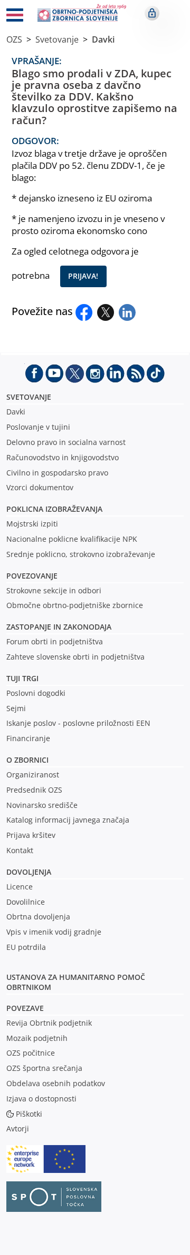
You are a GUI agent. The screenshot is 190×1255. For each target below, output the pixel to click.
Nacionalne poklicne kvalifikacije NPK (71, 539)
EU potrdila (26, 947)
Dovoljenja (28, 872)
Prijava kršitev (30, 835)
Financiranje (28, 738)
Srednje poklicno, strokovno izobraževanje (80, 554)
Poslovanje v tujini (38, 427)
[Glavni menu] (14, 16)
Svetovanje (57, 39)
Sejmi (16, 708)
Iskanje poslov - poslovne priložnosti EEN (78, 723)
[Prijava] (152, 13)
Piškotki (29, 1114)
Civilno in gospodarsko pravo (57, 473)
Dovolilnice (25, 902)
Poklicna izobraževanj (52, 509)
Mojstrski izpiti (32, 524)
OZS (14, 39)
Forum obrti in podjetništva (54, 641)
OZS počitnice (30, 1053)
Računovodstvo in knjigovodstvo (62, 457)
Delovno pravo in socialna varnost (66, 442)
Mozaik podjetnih (37, 1038)
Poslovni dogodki (35, 693)
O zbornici (27, 760)
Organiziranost (32, 775)
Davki (103, 39)
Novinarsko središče (42, 805)
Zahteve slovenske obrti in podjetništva (75, 657)
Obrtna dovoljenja (38, 917)
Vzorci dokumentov (39, 487)
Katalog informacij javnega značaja (67, 820)
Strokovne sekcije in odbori (53, 590)
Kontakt (19, 850)
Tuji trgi (22, 678)
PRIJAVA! (83, 276)
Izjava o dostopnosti (41, 1099)
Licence (19, 887)
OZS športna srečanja (44, 1068)
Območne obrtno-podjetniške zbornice (74, 605)
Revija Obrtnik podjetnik (49, 1023)
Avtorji (17, 1128)
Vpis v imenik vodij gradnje (53, 932)
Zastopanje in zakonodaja (58, 627)
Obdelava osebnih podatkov (55, 1083)
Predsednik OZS (34, 790)
